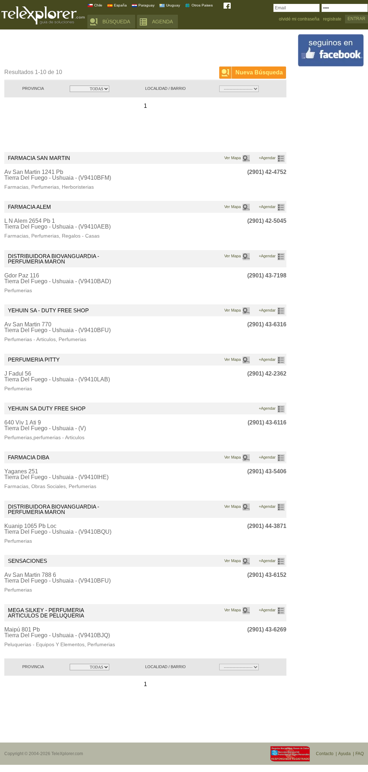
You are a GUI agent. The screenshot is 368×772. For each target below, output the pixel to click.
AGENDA (162, 21)
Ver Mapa (232, 158)
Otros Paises (202, 5)
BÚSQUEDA (116, 21)
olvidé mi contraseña (299, 19)
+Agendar (267, 158)
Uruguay (173, 5)
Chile (98, 5)
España (120, 5)
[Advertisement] (135, 49)
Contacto (325, 754)
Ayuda (344, 754)
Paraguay (146, 5)
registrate (332, 19)
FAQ (359, 754)
